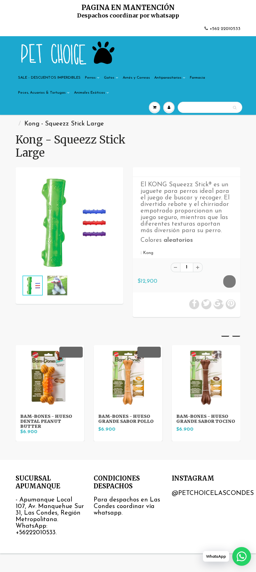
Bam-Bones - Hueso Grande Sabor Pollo (126, 418)
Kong (148, 253)
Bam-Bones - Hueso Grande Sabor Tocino (205, 418)
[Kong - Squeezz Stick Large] (69, 223)
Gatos (109, 78)
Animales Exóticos (89, 93)
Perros (90, 78)
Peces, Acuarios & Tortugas (42, 93)
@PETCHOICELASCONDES (213, 493)
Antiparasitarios (167, 78)
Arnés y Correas (136, 78)
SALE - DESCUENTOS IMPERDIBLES (49, 78)
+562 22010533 (225, 29)
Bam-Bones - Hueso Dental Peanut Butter (46, 421)
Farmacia (197, 78)
